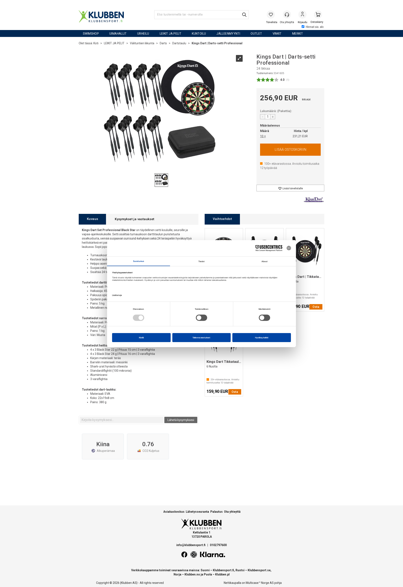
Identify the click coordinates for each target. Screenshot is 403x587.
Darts (163, 43)
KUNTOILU (199, 33)
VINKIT (277, 33)
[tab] (92, 219)
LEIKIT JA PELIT (171, 33)
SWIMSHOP (91, 33)
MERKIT (297, 33)
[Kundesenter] (287, 14)
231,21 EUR (300, 136)
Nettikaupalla (232, 582)
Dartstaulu (179, 43)
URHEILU (143, 33)
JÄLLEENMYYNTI (228, 33)
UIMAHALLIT (118, 33)
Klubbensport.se (259, 570)
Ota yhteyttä (232, 511)
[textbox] (122, 420)
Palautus (216, 511)
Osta (290, 150)
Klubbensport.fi (223, 570)
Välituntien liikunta (142, 43)
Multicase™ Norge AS (260, 582)
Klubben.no (192, 574)
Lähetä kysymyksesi (180, 420)
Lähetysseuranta (197, 511)
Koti (95, 43)
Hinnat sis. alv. (315, 27)
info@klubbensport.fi (191, 545)
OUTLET (256, 33)
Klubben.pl (222, 574)
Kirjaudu (302, 15)
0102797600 (218, 545)
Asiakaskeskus (173, 511)
